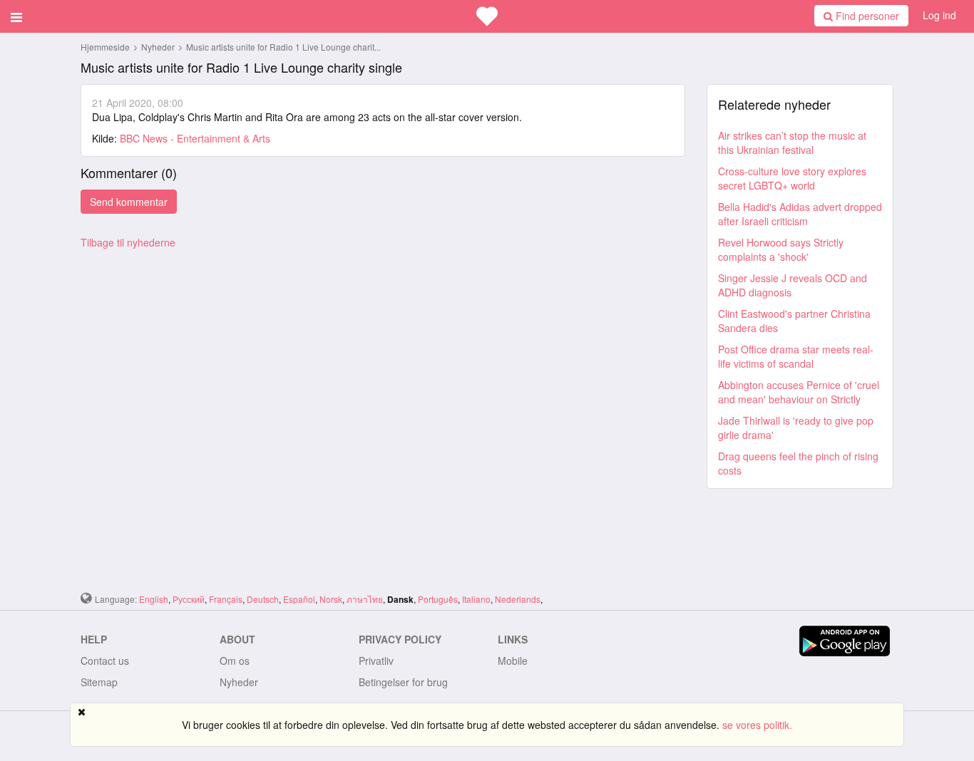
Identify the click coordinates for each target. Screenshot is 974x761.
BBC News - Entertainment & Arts (195, 138)
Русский (189, 599)
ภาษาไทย (365, 599)
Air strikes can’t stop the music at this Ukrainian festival (792, 142)
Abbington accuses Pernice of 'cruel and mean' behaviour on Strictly (798, 392)
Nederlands (517, 599)
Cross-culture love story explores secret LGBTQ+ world (792, 178)
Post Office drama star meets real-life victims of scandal (795, 356)
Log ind (939, 15)
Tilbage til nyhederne (128, 242)
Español (299, 599)
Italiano (476, 599)
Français (225, 599)
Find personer (866, 16)
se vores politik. (757, 725)
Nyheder (159, 47)
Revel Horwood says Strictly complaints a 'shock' (781, 249)
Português (438, 599)
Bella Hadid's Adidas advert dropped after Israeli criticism (800, 214)
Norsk (330, 599)
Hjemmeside (105, 47)
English (153, 599)
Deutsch (263, 599)
